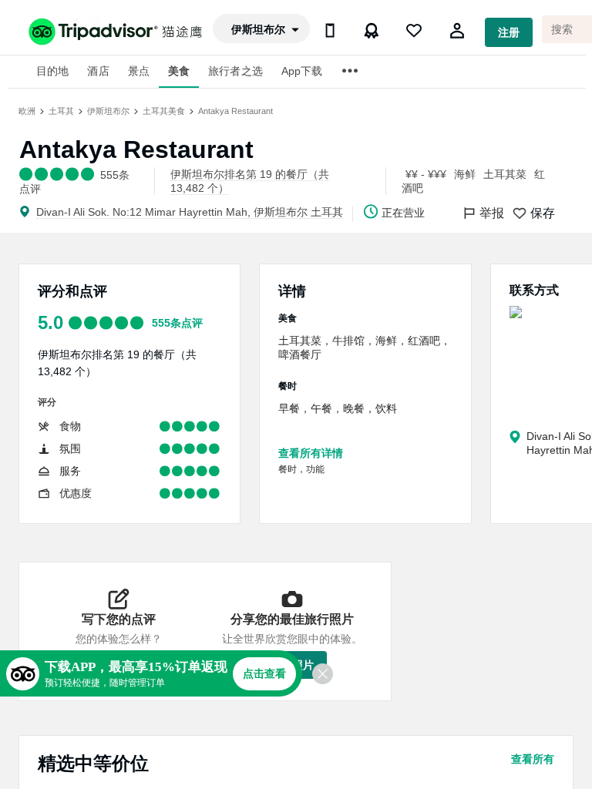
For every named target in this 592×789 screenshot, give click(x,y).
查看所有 (532, 759)
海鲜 (465, 174)
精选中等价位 (93, 763)
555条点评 (177, 323)
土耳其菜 (504, 174)
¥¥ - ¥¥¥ (425, 174)
